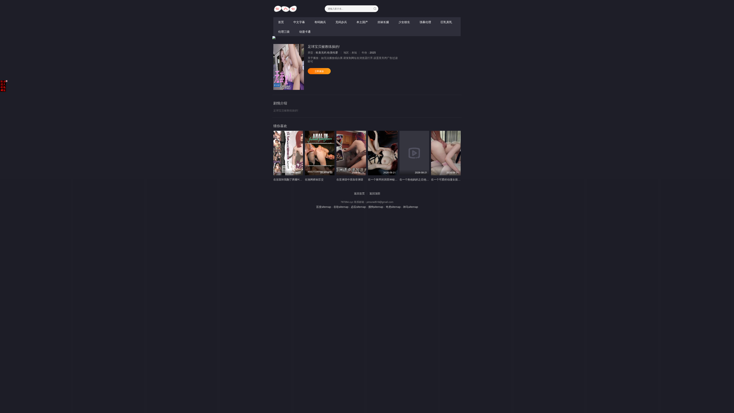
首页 (281, 22)
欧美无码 (321, 52)
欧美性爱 (332, 52)
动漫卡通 (305, 31)
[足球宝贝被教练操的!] (288, 67)
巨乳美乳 (446, 22)
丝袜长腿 (383, 22)
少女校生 (404, 22)
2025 (373, 52)
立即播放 (319, 71)
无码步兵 (341, 22)
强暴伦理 (425, 22)
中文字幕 (299, 22)
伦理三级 (284, 31)
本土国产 (362, 22)
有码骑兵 (320, 22)
